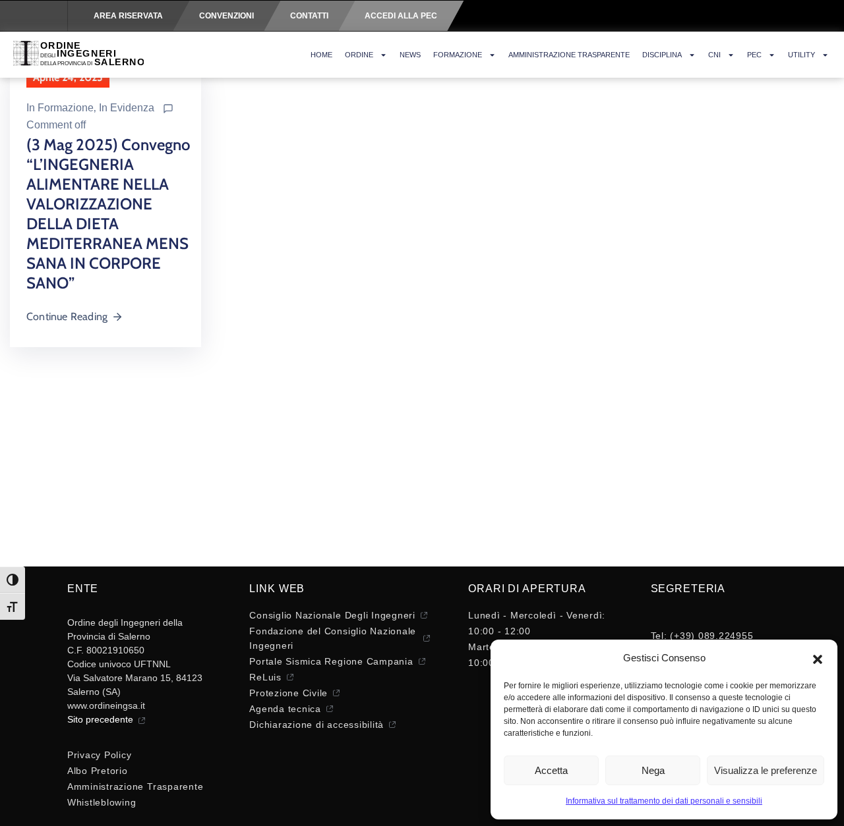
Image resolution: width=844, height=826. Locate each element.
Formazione (457, 55)
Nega (653, 770)
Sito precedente (100, 719)
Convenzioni (226, 15)
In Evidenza (126, 107)
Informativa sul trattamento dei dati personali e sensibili (664, 801)
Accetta (551, 770)
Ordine (359, 55)
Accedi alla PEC (401, 15)
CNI (714, 55)
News (410, 55)
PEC (754, 55)
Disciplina (662, 55)
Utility (801, 55)
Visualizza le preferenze (765, 770)
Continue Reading (66, 316)
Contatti (309, 15)
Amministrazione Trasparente (569, 55)
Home (321, 55)
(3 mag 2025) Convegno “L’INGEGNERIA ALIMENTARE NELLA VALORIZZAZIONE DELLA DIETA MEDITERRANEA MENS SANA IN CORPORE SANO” (108, 213)
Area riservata (128, 15)
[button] (817, 658)
